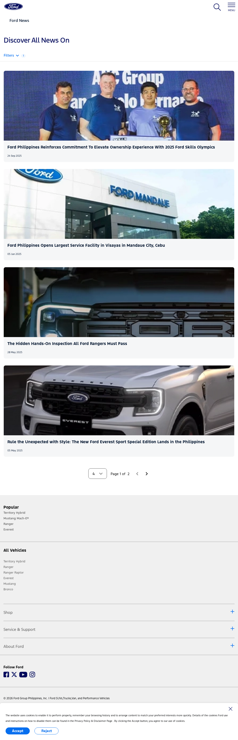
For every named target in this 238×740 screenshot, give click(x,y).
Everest (8, 578)
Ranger (8, 567)
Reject (46, 731)
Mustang (9, 584)
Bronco (8, 589)
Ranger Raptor (13, 572)
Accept (17, 731)
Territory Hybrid (14, 561)
